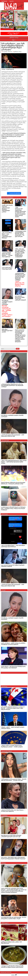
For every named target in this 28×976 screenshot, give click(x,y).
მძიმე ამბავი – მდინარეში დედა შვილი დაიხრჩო (7, 330)
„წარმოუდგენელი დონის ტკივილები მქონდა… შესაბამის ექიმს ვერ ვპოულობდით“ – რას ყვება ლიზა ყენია (20, 234)
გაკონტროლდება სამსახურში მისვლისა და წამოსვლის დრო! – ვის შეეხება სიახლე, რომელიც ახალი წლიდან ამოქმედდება (13, 508)
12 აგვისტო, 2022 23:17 (7, 51)
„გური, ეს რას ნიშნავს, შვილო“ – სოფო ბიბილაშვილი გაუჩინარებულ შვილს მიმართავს (7, 235)
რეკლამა (11, 1)
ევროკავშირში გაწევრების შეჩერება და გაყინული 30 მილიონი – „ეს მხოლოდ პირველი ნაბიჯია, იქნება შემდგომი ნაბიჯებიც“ (12, 708)
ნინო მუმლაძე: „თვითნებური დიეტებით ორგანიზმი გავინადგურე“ (7, 308)
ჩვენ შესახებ (4, 1)
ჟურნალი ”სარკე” (14, 37)
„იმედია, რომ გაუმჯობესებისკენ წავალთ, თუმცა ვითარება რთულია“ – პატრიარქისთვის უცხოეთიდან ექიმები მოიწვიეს (14, 462)
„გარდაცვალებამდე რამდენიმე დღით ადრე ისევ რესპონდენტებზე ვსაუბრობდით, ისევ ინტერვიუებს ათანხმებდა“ (20, 279)
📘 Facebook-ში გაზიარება (14, 193)
